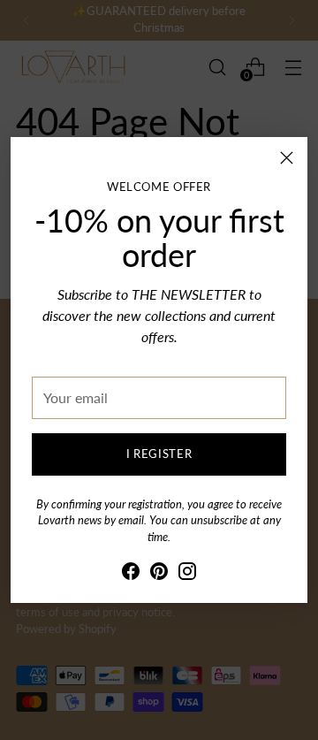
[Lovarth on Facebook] (130, 574)
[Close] (286, 158)
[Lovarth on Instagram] (187, 574)
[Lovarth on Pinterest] (159, 574)
